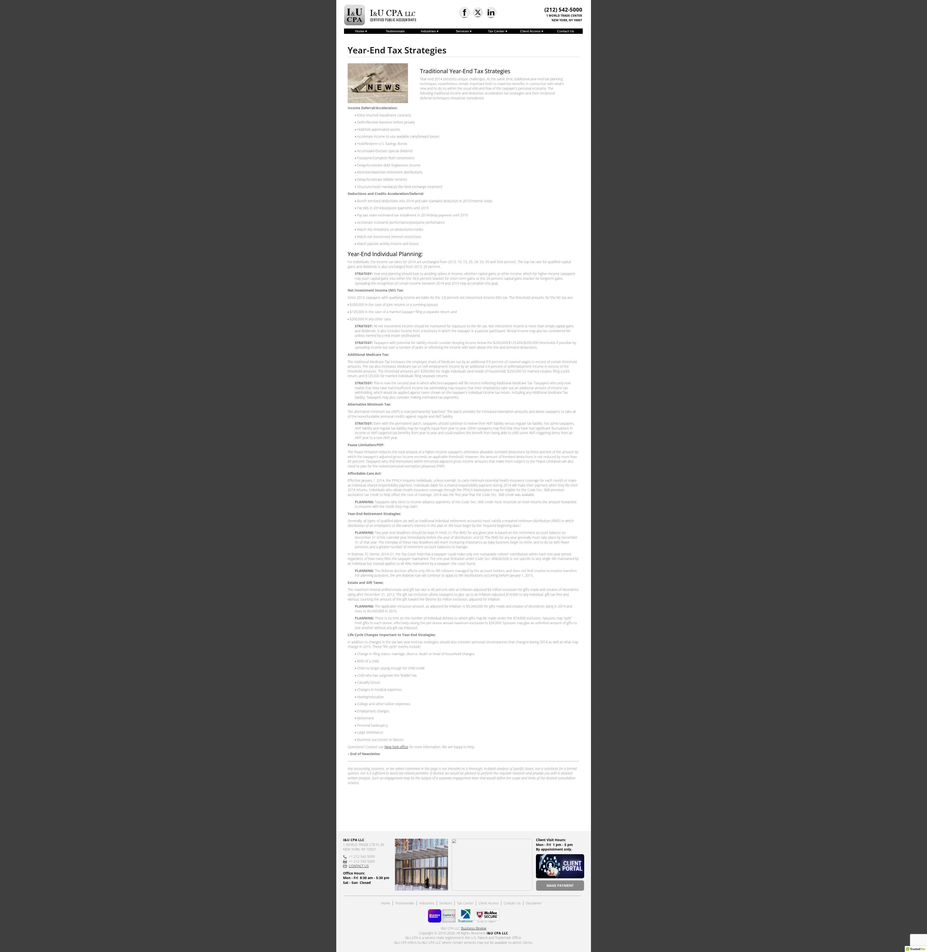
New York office (396, 746)
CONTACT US (359, 866)
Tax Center (497, 31)
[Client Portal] (560, 866)
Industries (429, 31)
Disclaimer (533, 903)
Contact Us (565, 31)
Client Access (530, 31)
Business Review (473, 928)
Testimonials (395, 31)
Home (360, 31)
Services (463, 31)
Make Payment (560, 885)
